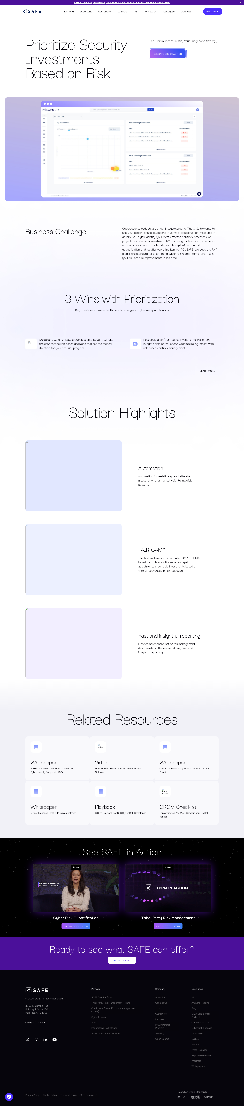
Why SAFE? (150, 11)
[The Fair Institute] (195, 1097)
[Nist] (208, 1097)
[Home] (31, 11)
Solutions (86, 11)
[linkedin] (45, 1039)
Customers (104, 11)
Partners (122, 11)
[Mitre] (182, 1097)
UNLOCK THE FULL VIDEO (76, 925)
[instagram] (36, 1039)
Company (186, 11)
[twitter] (27, 1039)
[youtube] (54, 1039)
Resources (169, 11)
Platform (68, 11)
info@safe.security (35, 1022)
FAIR (136, 11)
